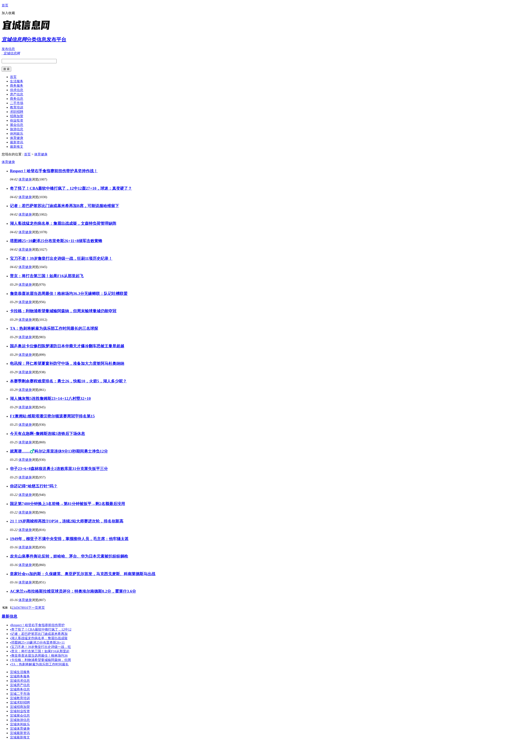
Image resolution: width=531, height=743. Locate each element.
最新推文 (16, 146)
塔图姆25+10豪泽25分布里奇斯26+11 (37, 642)
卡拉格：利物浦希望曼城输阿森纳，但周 (40, 660)
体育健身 (16, 138)
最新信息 (9, 616)
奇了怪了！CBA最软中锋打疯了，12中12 (40, 629)
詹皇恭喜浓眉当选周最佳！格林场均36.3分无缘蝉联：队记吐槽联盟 (69, 293)
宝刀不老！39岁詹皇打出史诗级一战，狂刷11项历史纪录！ (61, 258)
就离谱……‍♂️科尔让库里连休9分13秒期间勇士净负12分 (59, 451)
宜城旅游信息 (20, 720)
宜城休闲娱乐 (20, 724)
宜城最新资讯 (20, 733)
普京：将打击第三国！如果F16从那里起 (39, 651)
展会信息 (16, 125)
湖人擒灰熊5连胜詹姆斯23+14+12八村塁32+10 (50, 398)
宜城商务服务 (20, 676)
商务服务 (16, 85)
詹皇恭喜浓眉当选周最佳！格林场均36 (39, 655)
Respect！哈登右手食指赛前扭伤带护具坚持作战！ (54, 171)
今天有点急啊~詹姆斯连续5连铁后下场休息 (47, 433)
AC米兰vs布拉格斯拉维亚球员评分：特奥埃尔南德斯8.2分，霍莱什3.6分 (73, 591)
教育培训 (16, 107)
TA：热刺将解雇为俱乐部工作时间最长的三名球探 (54, 328)
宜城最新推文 (20, 737)
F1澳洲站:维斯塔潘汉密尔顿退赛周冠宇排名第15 (52, 416)
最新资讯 (16, 142)
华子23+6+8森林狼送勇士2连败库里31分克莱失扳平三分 (59, 468)
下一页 (33, 607)
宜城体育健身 (20, 728)
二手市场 (16, 103)
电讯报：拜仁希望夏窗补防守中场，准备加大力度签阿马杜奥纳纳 (67, 363)
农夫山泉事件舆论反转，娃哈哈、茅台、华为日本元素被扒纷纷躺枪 (69, 556)
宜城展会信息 (20, 715)
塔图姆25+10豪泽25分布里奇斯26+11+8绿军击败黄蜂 (56, 241)
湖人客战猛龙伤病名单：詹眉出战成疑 (39, 638)
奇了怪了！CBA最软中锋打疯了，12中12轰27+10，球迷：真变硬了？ (71, 188)
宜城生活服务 (20, 672)
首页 (5, 5)
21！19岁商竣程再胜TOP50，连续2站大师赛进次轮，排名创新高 (66, 521)
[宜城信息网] (28, 30)
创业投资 (16, 120)
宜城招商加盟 (20, 707)
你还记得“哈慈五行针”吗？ (33, 486)
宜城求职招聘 (20, 702)
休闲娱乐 (16, 133)
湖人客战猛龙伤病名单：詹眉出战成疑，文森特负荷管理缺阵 (63, 223)
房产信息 (16, 94)
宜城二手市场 (20, 693)
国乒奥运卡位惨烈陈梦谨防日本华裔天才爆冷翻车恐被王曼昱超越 (67, 346)
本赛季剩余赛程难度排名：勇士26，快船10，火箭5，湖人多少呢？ (68, 381)
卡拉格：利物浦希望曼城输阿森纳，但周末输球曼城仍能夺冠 (63, 311)
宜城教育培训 (20, 698)
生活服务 (16, 81)
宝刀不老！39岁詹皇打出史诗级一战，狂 (40, 647)
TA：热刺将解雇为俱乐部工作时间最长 (39, 664)
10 (26, 607)
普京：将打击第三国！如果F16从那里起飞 (47, 276)
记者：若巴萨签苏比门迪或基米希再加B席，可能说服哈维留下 (64, 206)
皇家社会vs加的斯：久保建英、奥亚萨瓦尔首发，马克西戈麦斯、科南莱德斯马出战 (82, 574)
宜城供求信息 (20, 680)
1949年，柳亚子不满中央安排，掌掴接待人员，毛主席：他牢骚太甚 (69, 539)
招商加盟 (16, 116)
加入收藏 (8, 13)
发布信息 (8, 49)
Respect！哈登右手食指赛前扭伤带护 (37, 625)
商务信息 (16, 98)
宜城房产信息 (20, 685)
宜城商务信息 (20, 689)
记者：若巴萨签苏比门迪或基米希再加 (39, 634)
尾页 (41, 607)
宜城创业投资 (20, 711)
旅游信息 (16, 129)
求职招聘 (16, 111)
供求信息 (16, 90)
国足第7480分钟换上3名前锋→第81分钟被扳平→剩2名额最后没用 (67, 503)
